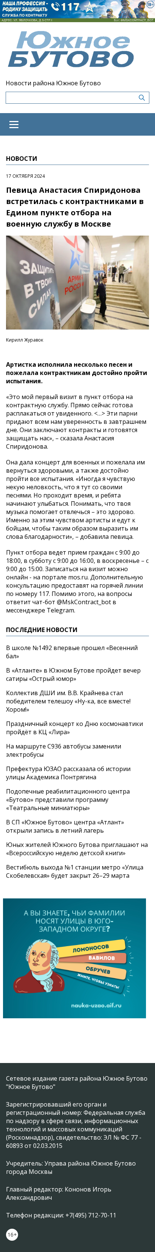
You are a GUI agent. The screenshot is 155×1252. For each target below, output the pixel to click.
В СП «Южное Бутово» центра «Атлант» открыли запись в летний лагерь (65, 826)
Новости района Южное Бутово (53, 83)
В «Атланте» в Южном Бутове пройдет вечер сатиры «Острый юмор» (73, 674)
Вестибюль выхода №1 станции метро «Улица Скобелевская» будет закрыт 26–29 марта (74, 871)
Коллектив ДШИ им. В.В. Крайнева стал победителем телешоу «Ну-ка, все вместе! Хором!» (68, 701)
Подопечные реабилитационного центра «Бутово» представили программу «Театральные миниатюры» (68, 799)
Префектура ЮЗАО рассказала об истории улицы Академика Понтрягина (68, 773)
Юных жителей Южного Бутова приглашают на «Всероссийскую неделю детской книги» (77, 849)
